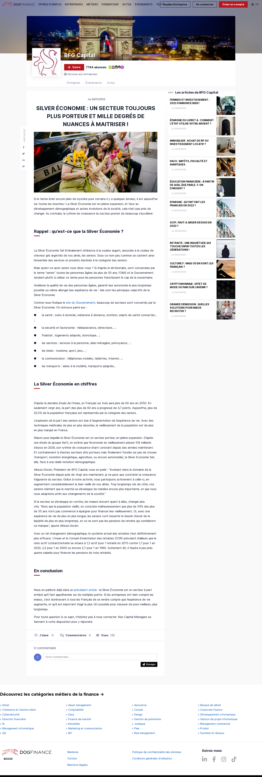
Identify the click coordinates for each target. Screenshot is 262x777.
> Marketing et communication (84, 728)
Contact (72, 758)
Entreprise (73, 82)
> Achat (4, 705)
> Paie (135, 728)
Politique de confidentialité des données (156, 752)
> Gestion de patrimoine (146, 719)
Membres (72, 752)
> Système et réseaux (211, 733)
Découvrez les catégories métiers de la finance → (52, 694)
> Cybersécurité (9, 714)
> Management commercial (214, 723)
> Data (70, 714)
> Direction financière (13, 719)
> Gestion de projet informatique (217, 719)
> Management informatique (17, 728)
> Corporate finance (210, 709)
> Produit (203, 728)
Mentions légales (77, 764)
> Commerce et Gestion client (18, 709)
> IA (2, 723)
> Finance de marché (78, 719)
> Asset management (78, 705)
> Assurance (139, 705)
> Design (137, 714)
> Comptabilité (75, 709)
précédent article (85, 590)
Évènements (93, 82)
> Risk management (143, 733)
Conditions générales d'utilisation (152, 758)
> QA (3, 733)
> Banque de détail (209, 705)
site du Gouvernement (80, 302)
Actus (111, 82)
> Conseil (137, 709)
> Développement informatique (216, 714)
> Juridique (138, 723)
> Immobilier (73, 723)
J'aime (43, 635)
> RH (69, 733)
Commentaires (76, 635)
